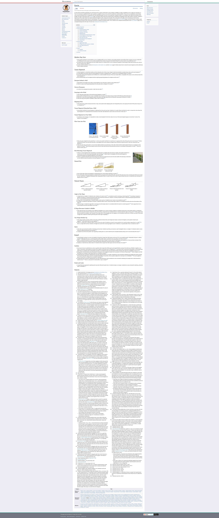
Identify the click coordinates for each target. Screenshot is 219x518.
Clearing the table (102, 496)
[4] (111, 73)
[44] (80, 238)
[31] (98, 198)
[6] (84, 75)
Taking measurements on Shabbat (124, 501)
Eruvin (148, 23)
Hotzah (110, 64)
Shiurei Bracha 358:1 (123, 449)
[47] (126, 242)
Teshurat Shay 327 (81, 459)
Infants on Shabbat (139, 497)
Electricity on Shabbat (138, 496)
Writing (114, 506)
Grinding (116, 497)
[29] (129, 195)
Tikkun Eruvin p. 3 (84, 450)
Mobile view (83, 516)
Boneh (127, 495)
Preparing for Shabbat (109, 491)
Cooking (106, 496)
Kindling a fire (82, 507)
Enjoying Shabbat (89, 490)
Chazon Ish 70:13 (85, 285)
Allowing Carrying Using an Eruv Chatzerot (87, 494)
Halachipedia (66, 1)
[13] (131, 96)
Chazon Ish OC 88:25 (119, 451)
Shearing (85, 504)
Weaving (118, 504)
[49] (139, 250)
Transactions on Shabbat (138, 501)
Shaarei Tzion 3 (82, 361)
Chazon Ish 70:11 (83, 289)
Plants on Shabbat (90, 500)
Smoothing (101, 506)
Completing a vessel (130, 506)
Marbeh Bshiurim (97, 503)
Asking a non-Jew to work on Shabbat (120, 494)
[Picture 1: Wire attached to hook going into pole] (94, 128)
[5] (131, 73)
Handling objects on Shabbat (126, 497)
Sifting (132, 503)
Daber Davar (120, 500)
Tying (128, 504)
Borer (85, 501)
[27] (87, 177)
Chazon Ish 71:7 (93, 341)
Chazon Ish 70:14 (90, 401)
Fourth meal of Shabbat (97, 490)
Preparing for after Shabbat (102, 500)
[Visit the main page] (66, 8)
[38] (81, 220)
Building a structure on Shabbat (120, 495)
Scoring (104, 506)
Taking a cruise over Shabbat (113, 501)
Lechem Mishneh (87, 492)
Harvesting (109, 503)
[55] (107, 259)
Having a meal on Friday (109, 490)
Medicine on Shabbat (108, 498)
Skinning (93, 506)
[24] (102, 155)
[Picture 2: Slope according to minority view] (102, 185)
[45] (126, 238)
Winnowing (121, 503)
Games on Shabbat (92, 497)
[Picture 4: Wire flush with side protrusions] (125, 128)
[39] (97, 220)
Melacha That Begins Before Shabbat (125, 498)
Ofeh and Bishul (111, 496)
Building (120, 506)
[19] (81, 143)
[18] (138, 140)
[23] (103, 153)
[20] (85, 145)
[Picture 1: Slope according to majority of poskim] (87, 185)
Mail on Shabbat (101, 498)
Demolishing (124, 506)
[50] (131, 251)
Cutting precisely (109, 506)
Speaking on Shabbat (99, 501)
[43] (139, 231)
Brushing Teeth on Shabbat (109, 495)
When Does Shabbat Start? (100, 492)
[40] (139, 222)
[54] (83, 259)
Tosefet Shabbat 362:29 (85, 437)
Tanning (97, 506)
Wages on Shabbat (111, 502)
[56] (85, 266)
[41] (139, 223)
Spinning (100, 504)
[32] (125, 199)
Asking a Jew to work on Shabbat (108, 494)
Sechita (93, 501)
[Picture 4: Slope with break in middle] (131, 185)
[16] (126, 111)
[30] (79, 198)
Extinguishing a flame (138, 506)
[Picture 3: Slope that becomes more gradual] (117, 185)
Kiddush (123, 490)
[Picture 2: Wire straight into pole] (104, 128)
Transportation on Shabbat (85, 502)
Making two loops (114, 504)
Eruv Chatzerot (83, 497)
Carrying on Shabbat (132, 495)
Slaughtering (89, 506)
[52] (132, 255)
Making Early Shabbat (138, 490)
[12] (131, 95)
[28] (107, 195)
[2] (89, 63)
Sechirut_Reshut (121, 19)
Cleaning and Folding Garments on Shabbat (90, 496)
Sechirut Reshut (134, 500)
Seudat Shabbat (135, 491)
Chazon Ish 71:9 (81, 441)
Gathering (113, 503)
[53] (102, 256)
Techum (132, 501)
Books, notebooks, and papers (99, 495)
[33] (80, 202)
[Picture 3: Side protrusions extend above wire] (115, 128)
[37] (108, 214)
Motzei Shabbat (93, 492)
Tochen (119, 497)
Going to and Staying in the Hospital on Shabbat (99, 502)
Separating (125, 503)
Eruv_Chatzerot (134, 20)
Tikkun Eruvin (86, 302)
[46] (120, 241)
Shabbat (148, 21)
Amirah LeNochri (130, 494)
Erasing (117, 506)
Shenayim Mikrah (117, 491)
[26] (117, 173)
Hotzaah (91, 16)
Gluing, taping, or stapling (137, 504)
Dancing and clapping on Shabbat (128, 496)
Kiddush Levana (83, 490)
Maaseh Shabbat (90, 495)
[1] (135, 60)
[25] (105, 157)
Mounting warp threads (106, 504)
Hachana (108, 500)
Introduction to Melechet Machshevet (86, 503)
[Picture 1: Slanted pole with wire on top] (98, 165)
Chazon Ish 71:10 (89, 358)
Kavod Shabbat (122, 491)
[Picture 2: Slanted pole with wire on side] (109, 165)
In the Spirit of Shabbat (118, 490)
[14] (104, 98)
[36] (134, 211)
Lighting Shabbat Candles (130, 490)
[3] (140, 71)
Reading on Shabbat (114, 500)
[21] (136, 145)
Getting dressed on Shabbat (101, 497)
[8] (119, 82)
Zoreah (95, 500)
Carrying (87, 507)
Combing (93, 504)
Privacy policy (63, 516)
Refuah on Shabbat (115, 498)
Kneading (94, 498)
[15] (84, 104)
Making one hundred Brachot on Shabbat (88, 491)
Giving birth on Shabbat (110, 497)
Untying (131, 504)
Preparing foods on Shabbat (100, 491)
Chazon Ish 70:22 (83, 313)
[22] (86, 147)
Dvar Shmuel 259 (116, 428)
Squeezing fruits (89, 501)
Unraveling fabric (124, 504)
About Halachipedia (71, 516)
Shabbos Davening (129, 491)
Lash (97, 498)
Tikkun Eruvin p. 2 (82, 399)
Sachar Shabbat (117, 502)
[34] (130, 203)
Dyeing (97, 504)
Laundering (89, 504)
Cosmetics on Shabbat (118, 496)
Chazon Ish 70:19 (81, 462)
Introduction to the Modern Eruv (100, 21)
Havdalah (103, 490)
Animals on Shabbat (98, 494)
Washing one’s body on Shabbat (125, 502)
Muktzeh (133, 497)
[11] (106, 94)
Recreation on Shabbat (127, 500)
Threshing (117, 503)
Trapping (85, 506)
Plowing (101, 503)
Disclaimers (78, 516)
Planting (104, 503)
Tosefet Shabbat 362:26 (102, 320)
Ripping (81, 506)
